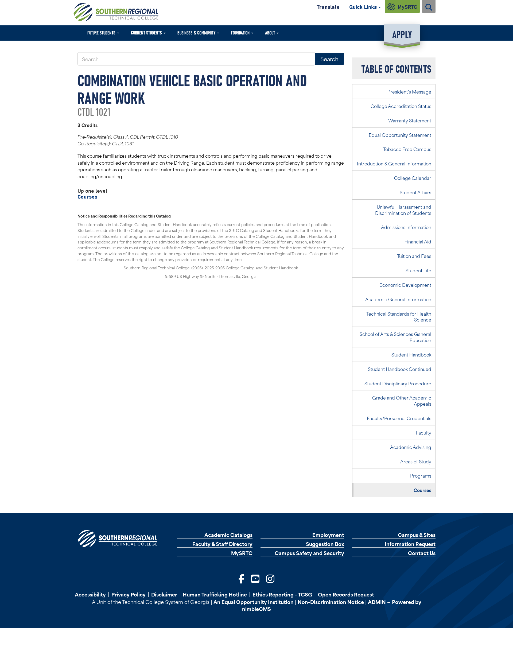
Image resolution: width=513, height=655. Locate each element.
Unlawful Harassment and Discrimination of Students (403, 209)
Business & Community (196, 32)
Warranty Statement (409, 120)
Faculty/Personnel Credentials (399, 417)
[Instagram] (270, 578)
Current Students (147, 32)
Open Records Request (346, 594)
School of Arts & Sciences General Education (395, 336)
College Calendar (412, 177)
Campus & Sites (417, 534)
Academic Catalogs (228, 534)
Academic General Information (398, 299)
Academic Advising (410, 446)
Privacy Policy (128, 594)
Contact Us (422, 553)
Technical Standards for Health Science (398, 316)
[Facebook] (241, 578)
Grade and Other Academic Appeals (401, 400)
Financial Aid (418, 241)
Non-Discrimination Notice (331, 602)
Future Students (101, 32)
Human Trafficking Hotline (215, 594)
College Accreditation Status (401, 105)
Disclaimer (164, 594)
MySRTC (407, 6)
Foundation (241, 32)
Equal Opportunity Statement (400, 134)
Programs (420, 475)
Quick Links (363, 6)
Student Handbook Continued (399, 368)
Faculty (423, 432)
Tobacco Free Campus (407, 148)
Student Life (418, 270)
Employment (328, 534)
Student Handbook (411, 354)
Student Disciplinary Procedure (397, 383)
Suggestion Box (325, 544)
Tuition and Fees (414, 255)
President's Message (409, 91)
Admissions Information (406, 226)
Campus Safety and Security (309, 553)
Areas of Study (415, 461)
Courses (87, 196)
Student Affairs (415, 192)
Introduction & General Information (394, 163)
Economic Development (405, 284)
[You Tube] (255, 578)
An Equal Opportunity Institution (253, 602)
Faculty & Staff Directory (222, 544)
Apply (402, 34)
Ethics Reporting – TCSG (282, 594)
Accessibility (90, 594)
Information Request (410, 544)
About (270, 32)
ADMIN (377, 602)
